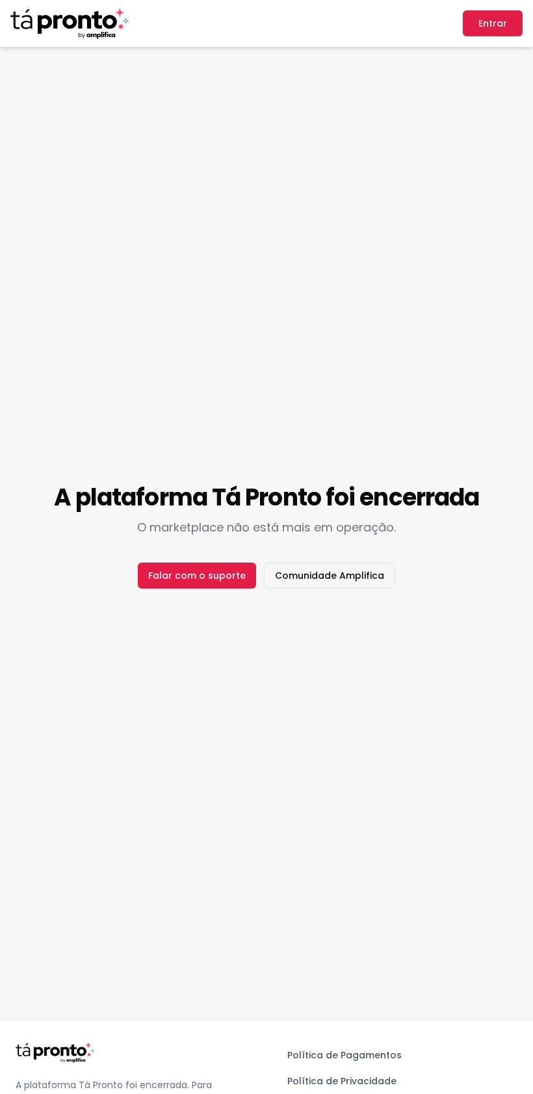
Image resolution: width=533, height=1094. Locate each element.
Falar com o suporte (197, 575)
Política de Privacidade (341, 1081)
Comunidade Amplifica (329, 575)
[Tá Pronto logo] (69, 23)
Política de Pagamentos (344, 1055)
